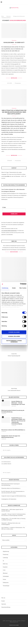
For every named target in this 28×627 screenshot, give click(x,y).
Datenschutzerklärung (5, 607)
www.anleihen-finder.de (6, 463)
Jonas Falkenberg (4, 527)
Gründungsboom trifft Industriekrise (8, 499)
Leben (4, 570)
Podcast (4, 579)
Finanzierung (5, 554)
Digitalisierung (6, 551)
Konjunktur (5, 567)
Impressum (3, 604)
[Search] (26, 2)
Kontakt (3, 601)
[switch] (24, 317)
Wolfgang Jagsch (4, 509)
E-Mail (4, 207)
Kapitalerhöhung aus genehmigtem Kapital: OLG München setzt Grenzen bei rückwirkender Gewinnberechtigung (18, 420)
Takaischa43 (3, 523)
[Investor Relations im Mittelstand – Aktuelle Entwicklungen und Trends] (5, 403)
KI (3, 560)
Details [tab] (14, 288)
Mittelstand (5, 573)
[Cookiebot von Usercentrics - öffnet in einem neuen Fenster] (20, 284)
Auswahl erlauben (14, 336)
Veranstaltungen (6, 585)
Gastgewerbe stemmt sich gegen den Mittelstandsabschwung (10, 436)
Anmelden (14, 213)
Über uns (3, 597)
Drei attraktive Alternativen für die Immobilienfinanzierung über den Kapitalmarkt (14, 112)
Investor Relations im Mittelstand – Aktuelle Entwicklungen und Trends (18, 403)
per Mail (7, 176)
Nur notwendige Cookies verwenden (14, 341)
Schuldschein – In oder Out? (14, 42)
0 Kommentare (18, 83)
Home (2, 16)
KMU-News (5, 563)
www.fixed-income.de (5, 461)
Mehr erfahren (14, 251)
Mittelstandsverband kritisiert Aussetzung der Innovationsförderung (12, 411)
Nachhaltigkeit (6, 576)
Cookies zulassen (14, 332)
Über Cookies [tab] (22, 288)
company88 (3, 514)
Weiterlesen (14, 78)
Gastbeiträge (5, 557)
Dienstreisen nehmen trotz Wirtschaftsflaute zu (13, 429)
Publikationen (5, 582)
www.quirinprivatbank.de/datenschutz (9, 230)
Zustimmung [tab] (5, 288)
